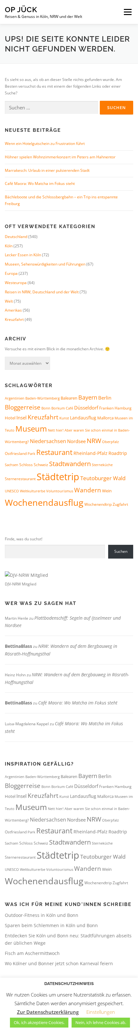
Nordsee (76, 441)
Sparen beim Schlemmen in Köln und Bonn (51, 925)
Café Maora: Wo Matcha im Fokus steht (40, 183)
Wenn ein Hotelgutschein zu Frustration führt (45, 143)
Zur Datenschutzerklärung (48, 1012)
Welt (9, 301)
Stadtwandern (70, 463)
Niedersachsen (48, 441)
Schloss (26, 464)
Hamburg (123, 408)
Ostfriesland (16, 453)
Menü (127, 12)
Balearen (69, 398)
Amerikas (13, 310)
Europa (11, 273)
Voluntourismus (59, 491)
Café (69, 408)
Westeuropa (16, 282)
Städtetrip (58, 476)
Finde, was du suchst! (23, 539)
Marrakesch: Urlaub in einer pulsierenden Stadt (47, 170)
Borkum (58, 408)
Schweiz (41, 464)
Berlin (104, 397)
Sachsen (11, 464)
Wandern (87, 490)
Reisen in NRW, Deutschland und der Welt (42, 292)
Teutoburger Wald (102, 478)
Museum (31, 429)
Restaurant (54, 452)
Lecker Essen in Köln (23, 255)
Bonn (45, 408)
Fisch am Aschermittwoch (32, 953)
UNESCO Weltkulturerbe (25, 491)
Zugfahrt (120, 504)
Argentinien (14, 398)
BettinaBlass (18, 646)
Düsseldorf (86, 407)
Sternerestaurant (20, 478)
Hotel (10, 418)
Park (31, 453)
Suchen (120, 551)
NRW (94, 440)
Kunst (64, 418)
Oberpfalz (110, 441)
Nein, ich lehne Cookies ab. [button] (100, 1022)
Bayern (87, 397)
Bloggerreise (22, 407)
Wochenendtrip (98, 504)
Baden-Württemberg (42, 398)
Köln (9, 246)
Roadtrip (117, 453)
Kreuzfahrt (14, 319)
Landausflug (83, 418)
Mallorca (105, 418)
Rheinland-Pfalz (90, 453)
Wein (107, 491)
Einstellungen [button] (100, 1012)
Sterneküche (102, 464)
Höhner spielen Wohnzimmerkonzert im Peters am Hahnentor (60, 157)
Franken (106, 408)
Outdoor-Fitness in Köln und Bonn (41, 915)
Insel (21, 417)
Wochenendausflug (44, 502)
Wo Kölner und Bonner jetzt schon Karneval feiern (59, 963)
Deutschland (16, 236)
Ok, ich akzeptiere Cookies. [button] (39, 1022)
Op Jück (21, 9)
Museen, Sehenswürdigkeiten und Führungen (45, 264)
